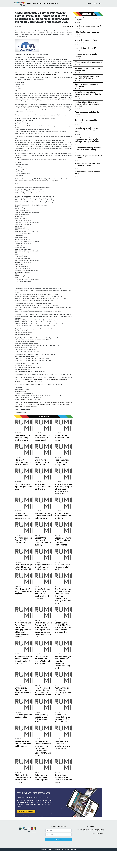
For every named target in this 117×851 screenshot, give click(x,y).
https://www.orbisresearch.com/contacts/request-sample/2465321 (35, 74)
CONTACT (54, 3)
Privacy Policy (100, 833)
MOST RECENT (37, 3)
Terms (93, 833)
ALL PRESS (46, 3)
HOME (29, 3)
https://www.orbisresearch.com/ (30, 399)
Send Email (22, 391)
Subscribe (59, 839)
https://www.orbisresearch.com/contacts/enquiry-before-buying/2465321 (37, 181)
